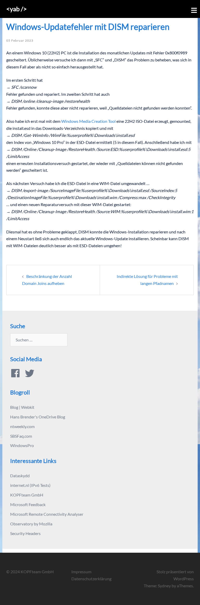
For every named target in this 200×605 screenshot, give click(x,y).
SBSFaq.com (21, 436)
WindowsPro (22, 445)
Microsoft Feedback (28, 504)
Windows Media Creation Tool (88, 121)
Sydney (164, 585)
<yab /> (16, 8)
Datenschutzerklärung (91, 578)
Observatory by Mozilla (31, 523)
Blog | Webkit (22, 407)
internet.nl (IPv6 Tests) (30, 485)
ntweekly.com (22, 426)
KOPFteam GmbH (26, 494)
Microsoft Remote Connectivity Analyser (46, 514)
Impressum (81, 571)
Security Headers (25, 533)
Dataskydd (20, 475)
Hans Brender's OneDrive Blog (37, 416)
